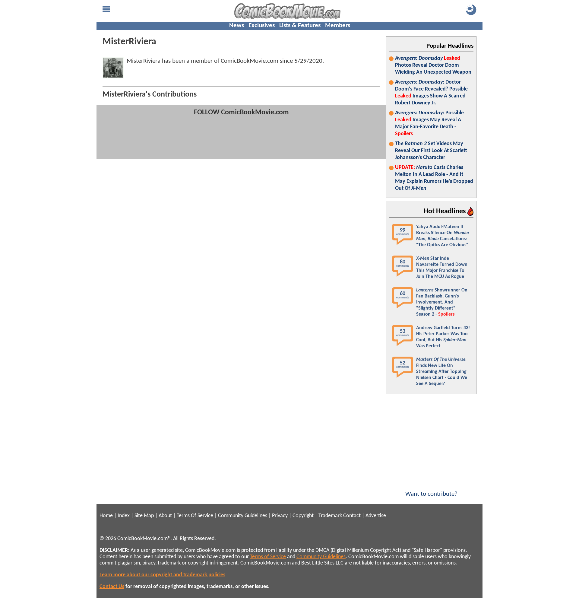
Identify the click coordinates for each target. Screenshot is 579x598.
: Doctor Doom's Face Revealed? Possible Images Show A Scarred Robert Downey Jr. (431, 92)
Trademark (330, 515)
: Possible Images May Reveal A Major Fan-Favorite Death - (429, 123)
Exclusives (261, 25)
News (236, 25)
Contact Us (112, 586)
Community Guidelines (242, 515)
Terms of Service (268, 556)
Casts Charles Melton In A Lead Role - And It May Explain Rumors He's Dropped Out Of (434, 178)
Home (106, 515)
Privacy (280, 515)
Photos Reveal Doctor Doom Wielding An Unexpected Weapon (433, 65)
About (165, 515)
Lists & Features (300, 25)
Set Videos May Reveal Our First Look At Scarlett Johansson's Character (431, 151)
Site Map (144, 515)
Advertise (375, 515)
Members (337, 25)
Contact (352, 515)
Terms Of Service (195, 515)
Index (124, 515)
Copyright (303, 515)
